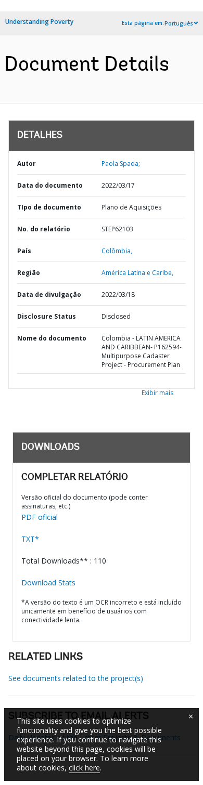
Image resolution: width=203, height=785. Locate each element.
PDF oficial (39, 517)
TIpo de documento (49, 207)
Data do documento (50, 185)
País (24, 250)
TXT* (30, 539)
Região (28, 272)
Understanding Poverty (39, 21)
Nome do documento (51, 338)
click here (84, 768)
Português (178, 23)
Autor (26, 163)
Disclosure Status (46, 316)
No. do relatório (43, 229)
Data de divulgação (49, 294)
